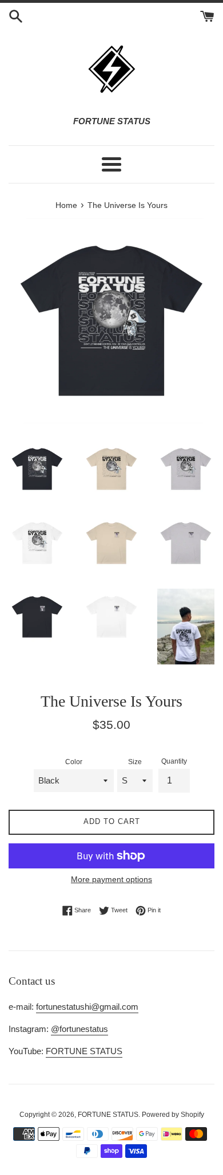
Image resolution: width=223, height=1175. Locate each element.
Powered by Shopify (173, 1115)
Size (135, 762)
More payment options (111, 879)
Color (73, 762)
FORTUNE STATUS (84, 1051)
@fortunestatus (79, 1029)
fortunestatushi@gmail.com (87, 1006)
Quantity (174, 761)
